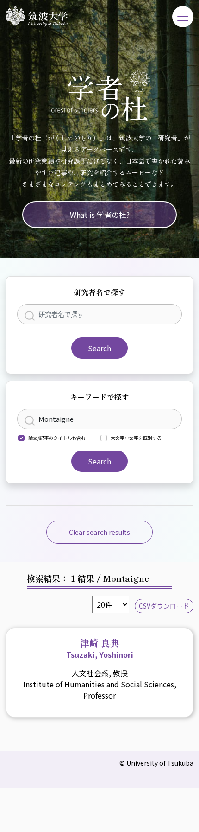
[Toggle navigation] (182, 16)
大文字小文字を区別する (136, 437)
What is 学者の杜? (100, 214)
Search (99, 348)
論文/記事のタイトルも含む (57, 437)
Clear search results (99, 532)
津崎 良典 (99, 648)
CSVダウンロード (164, 605)
